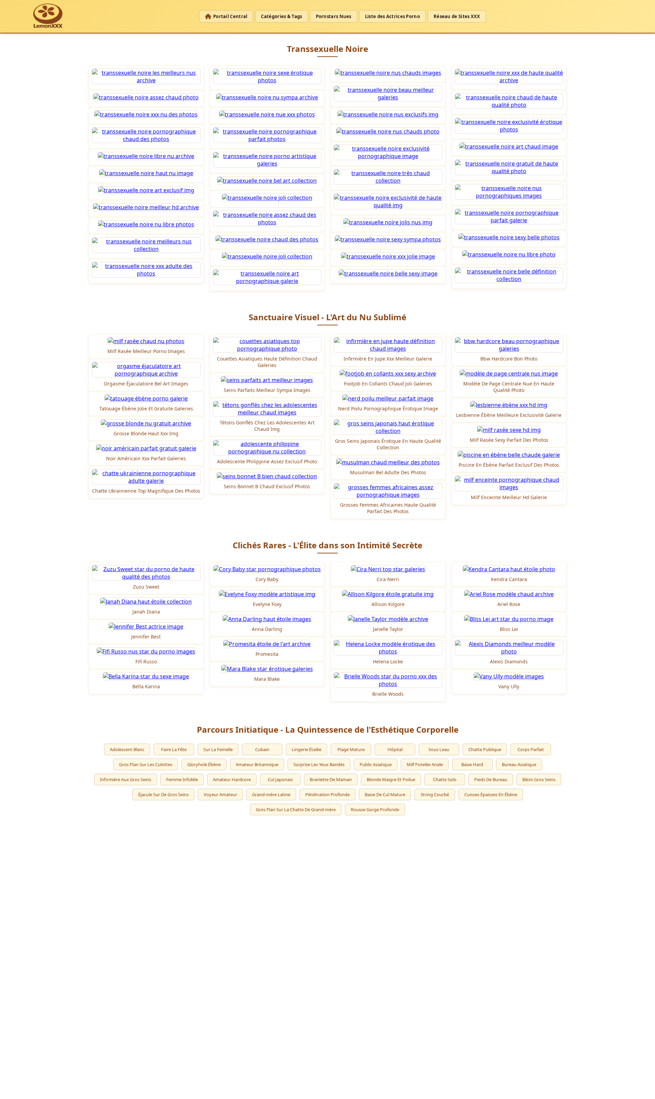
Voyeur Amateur (220, 794)
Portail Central (230, 16)
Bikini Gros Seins (538, 779)
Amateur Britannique (257, 764)
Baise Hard (472, 764)
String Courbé (435, 794)
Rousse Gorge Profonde (375, 809)
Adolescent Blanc (127, 749)
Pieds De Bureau (490, 779)
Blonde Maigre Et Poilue (391, 779)
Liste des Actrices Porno (392, 16)
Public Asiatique (376, 764)
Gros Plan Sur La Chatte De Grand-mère (296, 809)
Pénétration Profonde (327, 794)
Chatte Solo (444, 779)
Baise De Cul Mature (385, 794)
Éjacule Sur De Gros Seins (163, 794)
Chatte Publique (484, 749)
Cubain (262, 749)
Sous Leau (438, 749)
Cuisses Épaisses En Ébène (490, 794)
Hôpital (395, 749)
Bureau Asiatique (519, 764)
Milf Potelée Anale (425, 764)
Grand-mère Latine (271, 794)
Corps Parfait (531, 749)
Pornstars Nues (333, 16)
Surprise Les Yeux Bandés (319, 764)
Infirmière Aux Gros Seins (125, 779)
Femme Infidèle (182, 779)
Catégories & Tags (281, 16)
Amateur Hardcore (232, 779)
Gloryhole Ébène (204, 764)
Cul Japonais (280, 779)
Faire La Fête (174, 749)
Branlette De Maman (331, 779)
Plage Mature (351, 749)
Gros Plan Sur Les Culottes (145, 764)
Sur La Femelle (218, 749)
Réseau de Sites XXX (457, 16)
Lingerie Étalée (306, 749)
